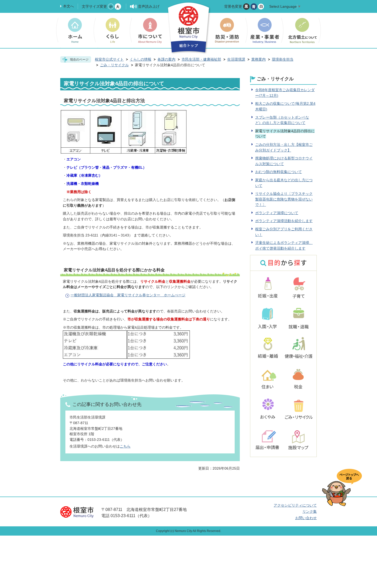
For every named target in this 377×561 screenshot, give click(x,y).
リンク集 (309, 511)
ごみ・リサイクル (114, 65)
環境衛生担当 (282, 59)
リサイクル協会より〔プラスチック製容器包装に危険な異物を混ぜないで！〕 (284, 199)
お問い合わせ (306, 518)
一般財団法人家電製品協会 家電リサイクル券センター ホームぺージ (128, 295)
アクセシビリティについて (295, 505)
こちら (125, 446)
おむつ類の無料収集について (278, 172)
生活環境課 (236, 59)
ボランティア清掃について (276, 213)
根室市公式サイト (109, 59)
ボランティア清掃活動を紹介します (284, 221)
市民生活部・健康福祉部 (201, 59)
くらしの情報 (140, 59)
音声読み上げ (149, 6)
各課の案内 (166, 59)
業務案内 (258, 59)
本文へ (68, 6)
